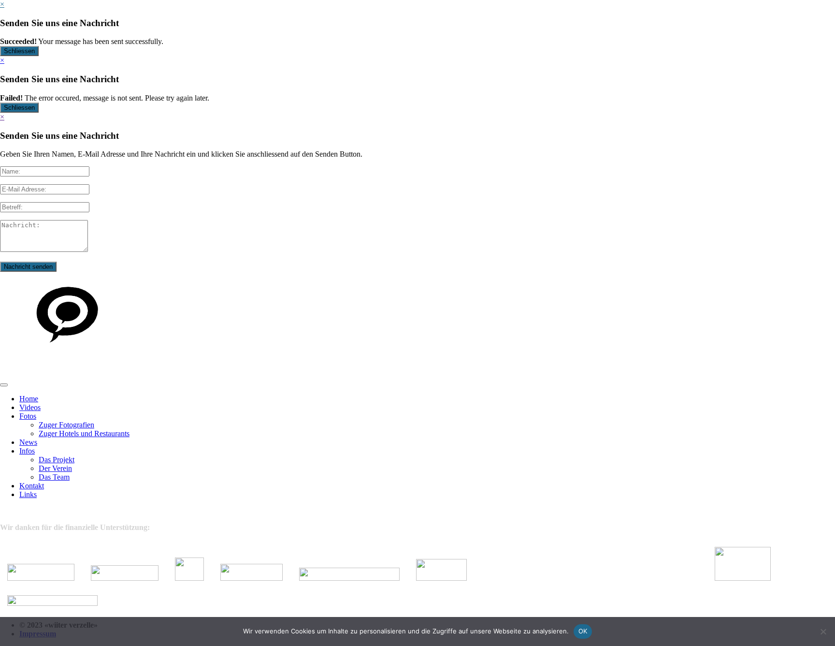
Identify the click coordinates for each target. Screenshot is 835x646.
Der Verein (55, 468)
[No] (823, 631)
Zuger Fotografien (66, 425)
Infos (27, 451)
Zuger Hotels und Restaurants (84, 433)
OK (583, 631)
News (28, 442)
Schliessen (19, 51)
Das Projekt (56, 459)
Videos (30, 407)
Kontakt (31, 486)
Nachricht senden (28, 266)
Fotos (27, 416)
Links (28, 494)
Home (28, 399)
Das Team (54, 477)
